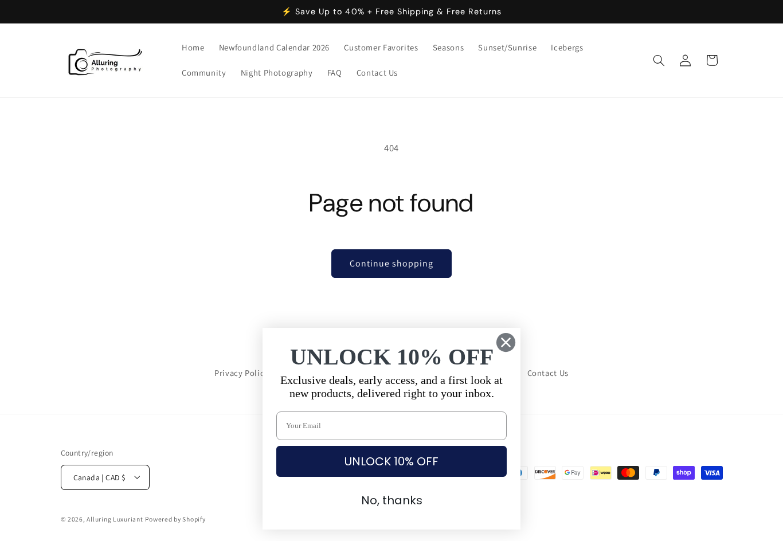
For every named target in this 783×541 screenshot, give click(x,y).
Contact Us (548, 372)
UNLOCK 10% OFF (391, 461)
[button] (658, 60)
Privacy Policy (241, 372)
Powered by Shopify (175, 518)
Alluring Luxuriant (115, 518)
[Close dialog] (506, 342)
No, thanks (391, 500)
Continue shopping (392, 263)
